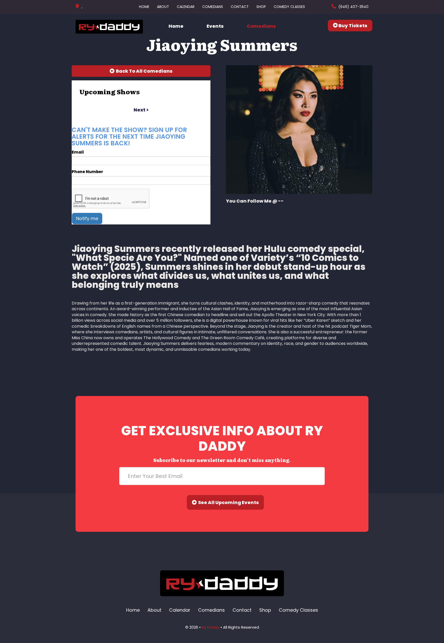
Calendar (186, 6)
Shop (261, 6)
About (163, 6)
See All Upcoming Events (228, 502)
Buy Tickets (352, 25)
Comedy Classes (289, 6)
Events (215, 26)
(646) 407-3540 (352, 6)
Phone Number (87, 171)
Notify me (87, 218)
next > (141, 110)
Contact (240, 6)
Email (78, 152)
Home (144, 6)
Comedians (212, 6)
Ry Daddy (210, 627)
